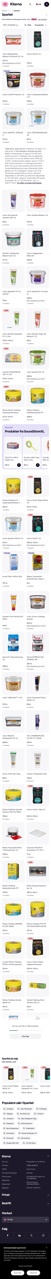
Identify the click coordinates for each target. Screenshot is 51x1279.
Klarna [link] (4, 11)
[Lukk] (46, 1247)
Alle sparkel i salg (9, 1062)
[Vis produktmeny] (46, 15)
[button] (38, 4)
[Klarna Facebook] (7, 1235)
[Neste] (44, 451)
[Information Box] (17, 25)
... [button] (10, 11)
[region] (25, 1261)
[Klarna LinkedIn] (19, 1235)
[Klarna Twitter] (31, 1235)
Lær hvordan (42, 19)
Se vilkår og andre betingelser (29, 183)
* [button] (11, 63)
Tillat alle (33, 1273)
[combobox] (40, 25)
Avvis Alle (17, 1273)
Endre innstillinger (25, 1266)
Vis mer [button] (25, 1036)
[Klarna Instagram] (43, 1235)
